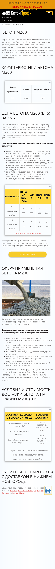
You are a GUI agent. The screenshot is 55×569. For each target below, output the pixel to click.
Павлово (23, 493)
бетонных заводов (27, 6)
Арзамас (13, 490)
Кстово (15, 493)
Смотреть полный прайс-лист (28, 233)
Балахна (22, 490)
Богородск (31, 490)
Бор (38, 490)
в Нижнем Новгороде (7, 18)
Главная (6, 24)
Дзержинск (6, 493)
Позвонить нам (27, 254)
